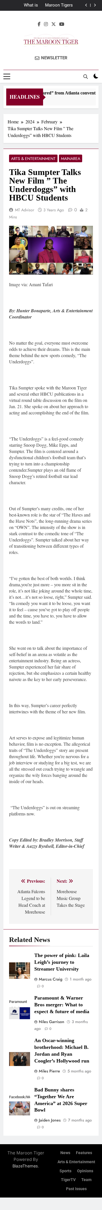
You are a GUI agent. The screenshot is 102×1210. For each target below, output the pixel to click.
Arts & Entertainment (33, 158)
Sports (65, 1171)
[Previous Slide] (86, 5)
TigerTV (68, 1179)
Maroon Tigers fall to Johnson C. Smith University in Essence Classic (56, 5)
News (65, 1152)
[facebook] (39, 24)
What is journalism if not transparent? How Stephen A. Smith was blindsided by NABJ (21, 5)
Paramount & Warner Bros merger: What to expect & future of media (61, 1004)
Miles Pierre (49, 1071)
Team (86, 1179)
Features (84, 1152)
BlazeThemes (25, 1165)
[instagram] (46, 24)
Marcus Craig (50, 979)
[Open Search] (85, 76)
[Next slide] (95, 5)
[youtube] (62, 24)
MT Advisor (24, 210)
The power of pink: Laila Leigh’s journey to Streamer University (61, 962)
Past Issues (76, 1188)
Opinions (85, 1171)
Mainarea (70, 158)
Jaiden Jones (50, 1120)
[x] (54, 24)
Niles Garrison (51, 1022)
